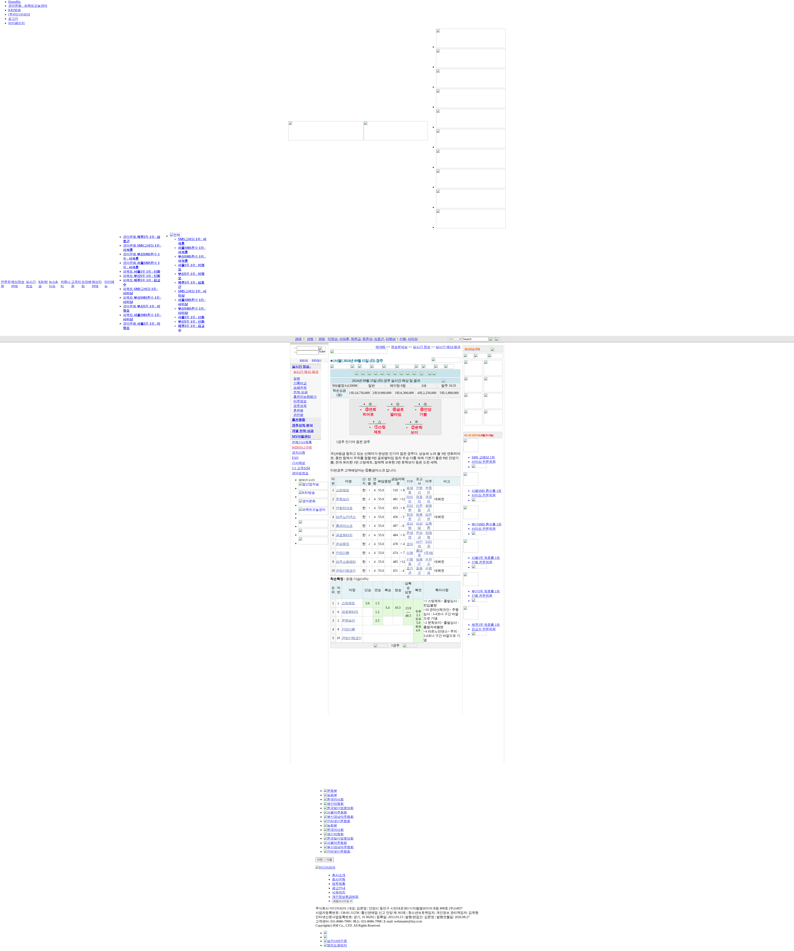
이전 (320, 859)
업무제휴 (338, 883)
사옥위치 (338, 892)
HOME (381, 347)
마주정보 (300, 401)
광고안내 (338, 888)
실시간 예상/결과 (448, 347)
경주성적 (300, 406)
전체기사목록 (302, 442)
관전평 (298, 415)
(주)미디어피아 (19, 14)
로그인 (13, 18)
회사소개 (338, 875)
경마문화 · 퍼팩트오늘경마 (27, 5)
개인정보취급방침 (345, 896)
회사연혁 (338, 879)
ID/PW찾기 (316, 360)
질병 (296, 378)
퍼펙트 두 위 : (141, 271)
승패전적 (300, 387)
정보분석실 (399, 347)
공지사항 (298, 452)
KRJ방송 (14, 10)
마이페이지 (16, 23)
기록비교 (300, 383)
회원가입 (304, 360)
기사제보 (298, 463)
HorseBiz (14, 2)
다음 (329, 859)
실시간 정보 (421, 347)
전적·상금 (300, 392)
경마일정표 (300, 473)
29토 (310, 339)
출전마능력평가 (305, 397)
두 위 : (191, 317)
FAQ (295, 457)
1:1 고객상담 (301, 468)
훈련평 (298, 410)
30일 (321, 339)
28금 (298, 339)
